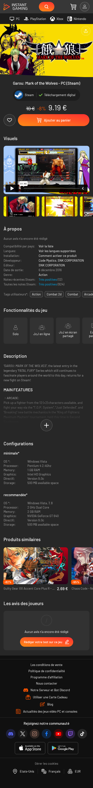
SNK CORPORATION (71, 260)
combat (72, 294)
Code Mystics (47, 260)
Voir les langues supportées (57, 251)
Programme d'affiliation (46, 677)
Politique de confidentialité (46, 671)
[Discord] (11, 734)
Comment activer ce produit (58, 256)
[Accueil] (15, 7)
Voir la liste (46, 246)
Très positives (48, 279)
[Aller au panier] (73, 7)
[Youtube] (58, 734)
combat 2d (54, 294)
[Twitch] (70, 734)
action (36, 294)
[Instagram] (34, 734)
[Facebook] (46, 734)
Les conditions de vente (46, 665)
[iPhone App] (30, 748)
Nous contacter (46, 683)
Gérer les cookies (46, 763)
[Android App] (63, 748)
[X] (22, 734)
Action (43, 275)
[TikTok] (82, 734)
